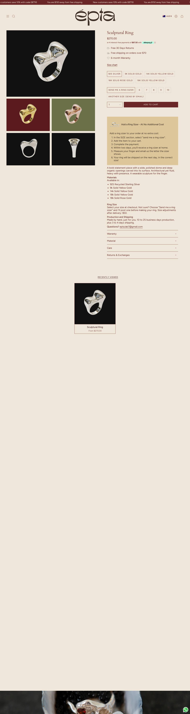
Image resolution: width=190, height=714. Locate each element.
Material (111, 240)
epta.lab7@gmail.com (131, 226)
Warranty (112, 233)
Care (109, 248)
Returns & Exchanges (118, 255)
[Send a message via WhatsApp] (186, 710)
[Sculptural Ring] (95, 303)
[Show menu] (7, 16)
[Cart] (182, 16)
